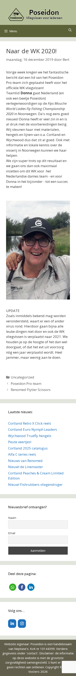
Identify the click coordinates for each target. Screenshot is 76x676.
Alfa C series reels (22, 454)
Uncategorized (22, 377)
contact (32, 653)
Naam (12, 518)
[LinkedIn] (12, 623)
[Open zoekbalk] (70, 30)
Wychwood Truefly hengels (29, 435)
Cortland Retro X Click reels (29, 423)
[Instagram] (22, 623)
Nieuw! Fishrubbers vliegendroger (35, 484)
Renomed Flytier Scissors (30, 389)
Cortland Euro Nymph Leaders (32, 429)
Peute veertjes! (19, 442)
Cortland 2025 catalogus (28, 448)
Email (11, 533)
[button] (12, 587)
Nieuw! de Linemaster (25, 466)
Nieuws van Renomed (25, 460)
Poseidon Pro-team (26, 383)
